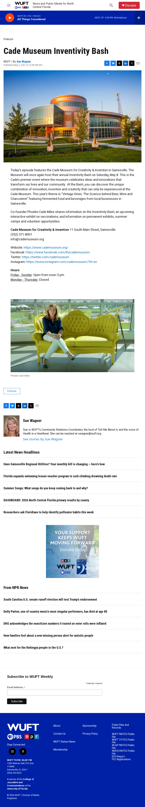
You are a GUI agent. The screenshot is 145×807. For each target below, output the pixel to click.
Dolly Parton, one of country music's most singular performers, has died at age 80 (55, 611)
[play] (10, 18)
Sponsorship (90, 725)
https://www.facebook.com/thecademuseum (58, 252)
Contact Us (59, 733)
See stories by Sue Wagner (43, 439)
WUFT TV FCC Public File (123, 741)
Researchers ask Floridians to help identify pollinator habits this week (49, 512)
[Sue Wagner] (11, 426)
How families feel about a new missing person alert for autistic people (48, 635)
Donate (130, 5)
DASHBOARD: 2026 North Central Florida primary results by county (46, 500)
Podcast (8, 39)
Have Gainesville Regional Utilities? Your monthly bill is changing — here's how (54, 464)
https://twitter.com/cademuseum (45, 257)
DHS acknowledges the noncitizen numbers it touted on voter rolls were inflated (55, 623)
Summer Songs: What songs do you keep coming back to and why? (46, 488)
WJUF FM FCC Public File (123, 746)
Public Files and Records (120, 726)
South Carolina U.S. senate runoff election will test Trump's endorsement (50, 599)
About (56, 725)
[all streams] (140, 18)
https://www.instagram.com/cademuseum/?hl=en (61, 262)
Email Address (16, 687)
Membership (60, 749)
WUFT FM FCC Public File (123, 735)
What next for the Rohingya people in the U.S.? (33, 647)
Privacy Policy (90, 733)
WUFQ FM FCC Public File (123, 752)
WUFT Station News (64, 741)
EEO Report (118, 756)
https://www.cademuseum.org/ (46, 247)
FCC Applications (121, 759)
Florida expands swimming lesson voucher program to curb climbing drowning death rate (60, 476)
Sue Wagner (24, 61)
